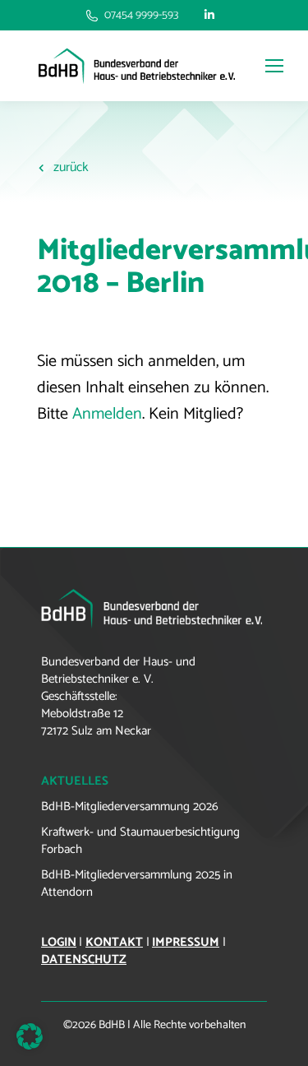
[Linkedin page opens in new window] (210, 15)
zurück (71, 167)
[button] (29, 1036)
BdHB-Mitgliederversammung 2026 (129, 806)
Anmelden (107, 414)
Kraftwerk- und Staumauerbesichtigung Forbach (140, 841)
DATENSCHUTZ (83, 959)
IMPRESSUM (185, 942)
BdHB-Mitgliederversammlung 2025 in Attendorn (136, 883)
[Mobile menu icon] (270, 65)
